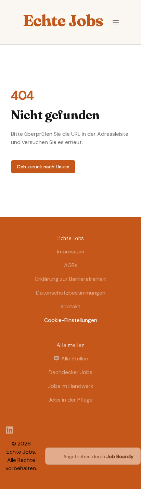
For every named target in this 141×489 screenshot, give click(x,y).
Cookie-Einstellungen (70, 320)
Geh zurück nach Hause (43, 167)
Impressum (70, 251)
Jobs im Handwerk (70, 386)
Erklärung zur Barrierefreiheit (70, 279)
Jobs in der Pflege (70, 399)
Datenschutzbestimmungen (70, 292)
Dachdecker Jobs (70, 372)
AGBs (70, 265)
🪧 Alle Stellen (70, 358)
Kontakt (70, 306)
